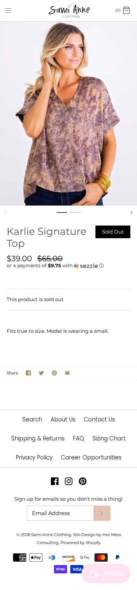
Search (32, 419)
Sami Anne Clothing (51, 534)
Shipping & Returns (38, 438)
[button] (68, 266)
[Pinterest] (82, 481)
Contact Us (99, 419)
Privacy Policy (34, 457)
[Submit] (101, 513)
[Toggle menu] (8, 10)
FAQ (78, 438)
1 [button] (62, 215)
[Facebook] (55, 481)
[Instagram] (68, 481)
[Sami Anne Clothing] (68, 10)
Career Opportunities (91, 457)
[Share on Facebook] (28, 372)
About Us (63, 419)
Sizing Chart (109, 438)
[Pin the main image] (54, 372)
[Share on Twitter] (41, 372)
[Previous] (5, 212)
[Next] (131, 212)
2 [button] (75, 215)
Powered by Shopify (81, 542)
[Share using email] (67, 372)
